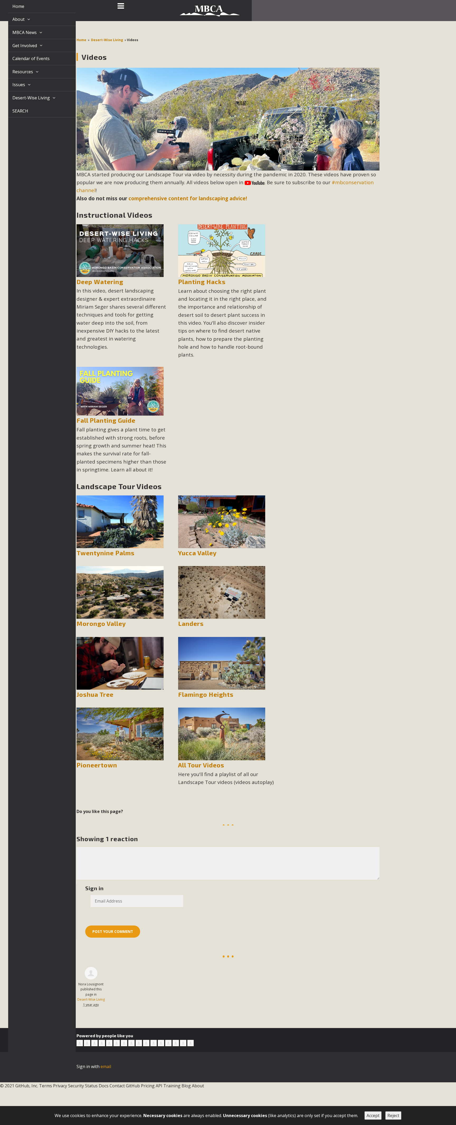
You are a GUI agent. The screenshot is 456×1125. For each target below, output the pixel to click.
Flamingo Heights (206, 694)
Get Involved (19, 45)
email (106, 1066)
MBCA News (19, 32)
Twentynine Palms (106, 553)
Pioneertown (97, 765)
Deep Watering (100, 281)
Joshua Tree (95, 694)
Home (12, 6)
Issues (13, 84)
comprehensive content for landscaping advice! (188, 198)
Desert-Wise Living (25, 98)
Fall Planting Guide (106, 420)
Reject (393, 1115)
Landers (191, 623)
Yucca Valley (197, 553)
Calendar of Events (25, 58)
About (13, 19)
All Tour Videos (201, 765)
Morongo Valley (101, 623)
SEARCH (14, 111)
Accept (373, 1115)
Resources (17, 72)
